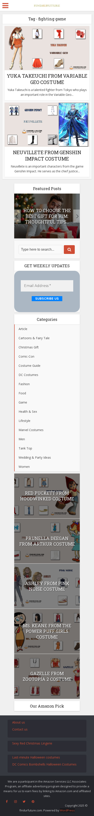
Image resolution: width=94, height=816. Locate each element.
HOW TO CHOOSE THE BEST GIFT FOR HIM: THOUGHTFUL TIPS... (47, 216)
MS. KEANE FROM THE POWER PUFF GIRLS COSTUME (47, 631)
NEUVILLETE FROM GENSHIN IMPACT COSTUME (47, 155)
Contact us (20, 729)
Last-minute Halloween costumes (36, 757)
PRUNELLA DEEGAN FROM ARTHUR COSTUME (47, 541)
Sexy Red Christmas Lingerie (32, 743)
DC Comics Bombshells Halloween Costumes (44, 764)
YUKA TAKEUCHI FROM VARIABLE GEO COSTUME (47, 79)
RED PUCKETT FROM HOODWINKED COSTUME (47, 495)
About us (18, 722)
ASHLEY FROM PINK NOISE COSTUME (47, 586)
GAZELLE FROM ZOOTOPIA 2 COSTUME (47, 676)
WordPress (67, 810)
